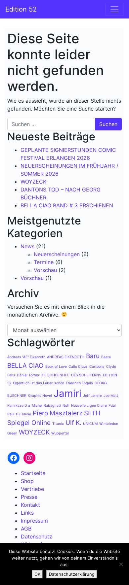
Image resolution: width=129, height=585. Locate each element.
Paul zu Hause (19, 414)
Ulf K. (73, 423)
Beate (106, 357)
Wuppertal (60, 433)
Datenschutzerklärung (72, 574)
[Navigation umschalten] (114, 9)
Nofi (66, 405)
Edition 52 (21, 9)
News (27, 246)
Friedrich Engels (79, 383)
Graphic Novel (40, 396)
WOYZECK (33, 181)
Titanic (58, 424)
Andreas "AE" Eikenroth (26, 357)
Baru (93, 356)
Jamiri (67, 393)
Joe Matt (111, 396)
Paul (112, 405)
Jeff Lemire (92, 396)
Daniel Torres (28, 375)
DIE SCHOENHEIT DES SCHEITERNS (71, 375)
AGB (26, 528)
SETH (92, 413)
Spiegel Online (29, 423)
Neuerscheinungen (57, 254)
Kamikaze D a (18, 405)
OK (37, 574)
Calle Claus (78, 366)
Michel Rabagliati (46, 405)
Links (27, 512)
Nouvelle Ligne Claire (89, 405)
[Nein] (120, 564)
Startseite (33, 473)
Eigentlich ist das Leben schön (38, 383)
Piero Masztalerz (57, 413)
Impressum (34, 520)
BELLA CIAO (25, 365)
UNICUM (90, 424)
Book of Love (56, 366)
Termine (44, 262)
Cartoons (97, 366)
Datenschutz (36, 536)
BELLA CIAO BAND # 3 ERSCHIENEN (67, 205)
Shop (27, 481)
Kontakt (30, 504)
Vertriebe (32, 489)
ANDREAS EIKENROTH (65, 357)
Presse (29, 497)
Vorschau (45, 270)
